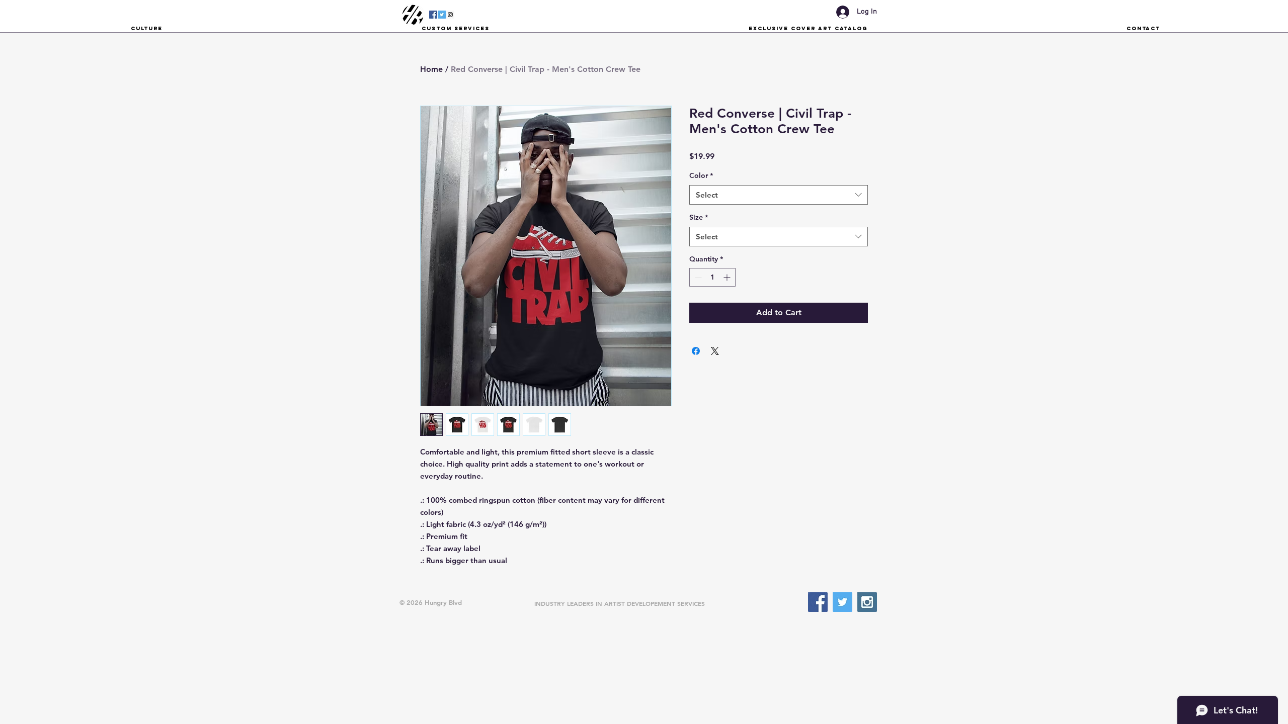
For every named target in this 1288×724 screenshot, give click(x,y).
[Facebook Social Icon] (433, 15)
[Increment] (727, 277)
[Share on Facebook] (696, 351)
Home (431, 69)
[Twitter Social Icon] (442, 15)
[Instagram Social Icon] (450, 15)
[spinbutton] (712, 277)
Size (698, 217)
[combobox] (778, 195)
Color (701, 175)
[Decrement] (697, 277)
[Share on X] (715, 351)
